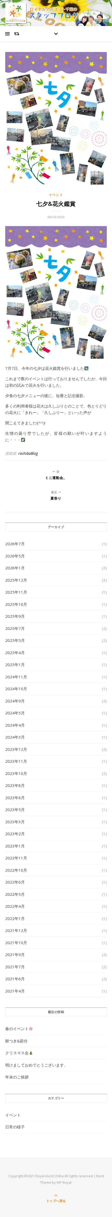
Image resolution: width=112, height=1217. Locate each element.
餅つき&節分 (16, 1040)
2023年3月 (15, 821)
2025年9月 (15, 616)
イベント (56, 195)
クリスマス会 (17, 1052)
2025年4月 (15, 652)
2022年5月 (15, 894)
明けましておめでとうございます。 (36, 1065)
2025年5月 (15, 640)
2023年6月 (15, 797)
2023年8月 (15, 785)
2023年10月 (16, 773)
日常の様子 (15, 1126)
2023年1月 (15, 845)
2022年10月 (16, 870)
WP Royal (64, 1182)
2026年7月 (15, 543)
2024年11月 (16, 676)
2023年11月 (16, 761)
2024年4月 (15, 725)
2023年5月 (15, 809)
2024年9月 (15, 700)
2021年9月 (15, 954)
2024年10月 (16, 688)
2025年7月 (15, 628)
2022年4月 (15, 906)
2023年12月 (16, 749)
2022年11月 (16, 857)
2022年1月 (15, 918)
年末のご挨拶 (17, 1077)
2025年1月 (15, 664)
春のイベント (17, 1028)
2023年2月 (15, 833)
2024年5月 (15, 712)
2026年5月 (15, 555)
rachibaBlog (28, 453)
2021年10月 (16, 942)
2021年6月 (15, 978)
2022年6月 (15, 882)
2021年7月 (15, 966)
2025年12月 (16, 580)
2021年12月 (16, 930)
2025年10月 (16, 604)
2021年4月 (15, 991)
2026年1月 (15, 567)
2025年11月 (16, 592)
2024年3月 (15, 737)
